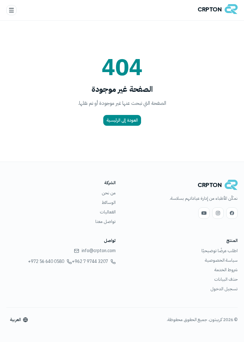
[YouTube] (204, 213)
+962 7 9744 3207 (90, 261)
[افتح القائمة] (11, 10)
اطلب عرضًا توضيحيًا (219, 250)
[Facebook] (232, 213)
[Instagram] (218, 213)
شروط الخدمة (226, 269)
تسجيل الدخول (224, 288)
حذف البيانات (226, 279)
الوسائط (109, 202)
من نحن (109, 193)
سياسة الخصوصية (221, 260)
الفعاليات (108, 212)
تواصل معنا (105, 221)
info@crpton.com (99, 251)
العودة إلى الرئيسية (122, 120)
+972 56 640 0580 (46, 261)
